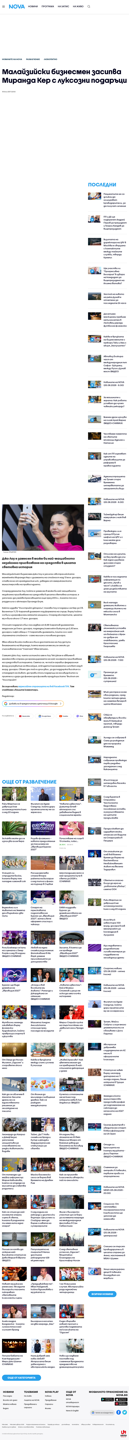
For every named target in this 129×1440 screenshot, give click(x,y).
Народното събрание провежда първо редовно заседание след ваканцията (115, 763)
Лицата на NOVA (31, 1400)
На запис (63, 6)
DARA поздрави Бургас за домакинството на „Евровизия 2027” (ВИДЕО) (70, 913)
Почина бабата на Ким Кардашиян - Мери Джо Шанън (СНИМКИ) (12, 1359)
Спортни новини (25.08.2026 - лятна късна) (114, 971)
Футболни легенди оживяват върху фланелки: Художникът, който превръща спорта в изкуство (13, 1029)
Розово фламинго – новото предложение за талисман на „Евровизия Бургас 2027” (43, 844)
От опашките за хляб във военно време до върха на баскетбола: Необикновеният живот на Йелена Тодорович (114, 860)
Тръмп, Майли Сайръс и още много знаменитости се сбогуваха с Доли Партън (115, 1027)
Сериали (49, 1404)
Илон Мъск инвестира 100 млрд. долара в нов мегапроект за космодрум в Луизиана (114, 927)
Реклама (5, 1424)
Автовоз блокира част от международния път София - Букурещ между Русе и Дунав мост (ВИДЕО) (115, 364)
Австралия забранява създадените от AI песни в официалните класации (114, 1052)
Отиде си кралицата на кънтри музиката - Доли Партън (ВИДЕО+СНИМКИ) (114, 1150)
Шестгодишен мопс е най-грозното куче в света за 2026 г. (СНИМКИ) (71, 877)
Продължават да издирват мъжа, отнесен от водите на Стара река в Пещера (115, 834)
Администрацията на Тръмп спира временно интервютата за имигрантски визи (114, 482)
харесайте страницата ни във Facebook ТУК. (44, 686)
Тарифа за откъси (53, 1424)
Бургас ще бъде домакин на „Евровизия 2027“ (11, 988)
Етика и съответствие (26, 1427)
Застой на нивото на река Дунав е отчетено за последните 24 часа (115, 298)
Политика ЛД (110, 1424)
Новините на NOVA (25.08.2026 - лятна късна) (114, 988)
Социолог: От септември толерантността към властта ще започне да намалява (114, 1211)
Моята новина (9, 1404)
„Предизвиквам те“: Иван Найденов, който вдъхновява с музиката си (42, 1288)
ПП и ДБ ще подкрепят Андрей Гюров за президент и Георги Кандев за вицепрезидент (115, 223)
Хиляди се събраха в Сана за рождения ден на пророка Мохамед (115, 742)
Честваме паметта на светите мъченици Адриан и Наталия (115, 438)
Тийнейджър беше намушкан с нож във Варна (115, 517)
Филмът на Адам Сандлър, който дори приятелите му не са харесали (43, 808)
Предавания (50, 1400)
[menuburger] (3, 6)
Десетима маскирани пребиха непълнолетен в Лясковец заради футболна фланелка (115, 320)
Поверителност (98, 1424)
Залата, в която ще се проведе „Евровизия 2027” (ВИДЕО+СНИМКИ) (70, 951)
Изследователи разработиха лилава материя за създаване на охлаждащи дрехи (114, 951)
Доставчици (66, 1424)
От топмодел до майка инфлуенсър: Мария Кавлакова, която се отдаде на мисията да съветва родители (14, 1181)
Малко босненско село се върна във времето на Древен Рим (42, 1178)
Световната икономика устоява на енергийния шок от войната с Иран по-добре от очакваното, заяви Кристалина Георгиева (115, 636)
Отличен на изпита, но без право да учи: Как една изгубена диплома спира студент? (115, 560)
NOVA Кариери (72, 1406)
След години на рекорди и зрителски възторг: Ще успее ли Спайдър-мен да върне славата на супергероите (43, 1219)
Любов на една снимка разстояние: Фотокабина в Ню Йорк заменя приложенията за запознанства (42, 954)
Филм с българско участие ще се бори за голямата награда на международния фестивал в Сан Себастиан (71, 1219)
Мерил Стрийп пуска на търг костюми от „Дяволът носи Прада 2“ (71, 1026)
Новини (33, 6)
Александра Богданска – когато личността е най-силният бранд (13, 1325)
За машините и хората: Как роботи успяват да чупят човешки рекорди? (115, 401)
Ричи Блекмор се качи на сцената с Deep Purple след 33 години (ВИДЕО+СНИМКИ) (14, 951)
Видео (6, 1408)
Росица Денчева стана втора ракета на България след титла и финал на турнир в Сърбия (42, 878)
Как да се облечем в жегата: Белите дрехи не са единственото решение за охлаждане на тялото (13, 1102)
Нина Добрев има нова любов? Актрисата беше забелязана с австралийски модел (43, 1361)
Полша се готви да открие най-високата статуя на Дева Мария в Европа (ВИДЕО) (14, 1255)
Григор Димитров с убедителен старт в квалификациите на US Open (115, 1129)
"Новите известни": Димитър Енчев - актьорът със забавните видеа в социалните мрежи (70, 809)
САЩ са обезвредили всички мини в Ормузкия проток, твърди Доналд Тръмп (115, 720)
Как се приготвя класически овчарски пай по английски (71, 1177)
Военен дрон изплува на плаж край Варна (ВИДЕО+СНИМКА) (115, 420)
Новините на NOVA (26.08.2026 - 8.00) (114, 500)
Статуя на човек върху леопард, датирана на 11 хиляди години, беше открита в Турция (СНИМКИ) (115, 1077)
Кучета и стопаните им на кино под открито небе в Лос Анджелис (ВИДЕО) (71, 1098)
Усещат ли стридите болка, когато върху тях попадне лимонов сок (14, 877)
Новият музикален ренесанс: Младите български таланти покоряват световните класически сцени (13, 1291)
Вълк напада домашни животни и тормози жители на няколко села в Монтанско (115, 608)
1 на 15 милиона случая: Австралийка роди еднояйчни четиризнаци (71, 1288)
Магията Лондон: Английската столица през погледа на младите (42, 1026)
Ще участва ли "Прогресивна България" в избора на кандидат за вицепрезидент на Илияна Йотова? (114, 275)
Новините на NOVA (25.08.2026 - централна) (114, 1232)
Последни (7, 1396)
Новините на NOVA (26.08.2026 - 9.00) (114, 383)
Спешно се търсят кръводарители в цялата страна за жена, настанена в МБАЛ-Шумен (114, 1252)
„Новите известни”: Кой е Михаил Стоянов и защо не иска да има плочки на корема (70, 990)
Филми (48, 1408)
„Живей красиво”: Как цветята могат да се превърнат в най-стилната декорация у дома (71, 1065)
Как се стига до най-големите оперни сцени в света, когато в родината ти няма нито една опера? (13, 1219)
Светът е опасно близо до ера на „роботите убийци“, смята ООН (115, 884)
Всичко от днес (10, 1400)
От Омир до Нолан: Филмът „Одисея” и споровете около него (12, 1063)
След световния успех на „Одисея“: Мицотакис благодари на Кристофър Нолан (69, 1255)
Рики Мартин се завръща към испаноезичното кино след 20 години (14, 808)
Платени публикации (43, 1427)
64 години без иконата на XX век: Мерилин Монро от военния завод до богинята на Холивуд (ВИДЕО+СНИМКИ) (71, 1141)
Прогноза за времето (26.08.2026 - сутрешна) (111, 676)
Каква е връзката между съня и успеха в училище (42, 1062)
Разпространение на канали (35, 1424)
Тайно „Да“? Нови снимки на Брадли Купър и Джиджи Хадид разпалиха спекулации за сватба (41, 1141)
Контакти (75, 1424)
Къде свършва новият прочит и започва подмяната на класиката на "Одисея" (70, 1326)
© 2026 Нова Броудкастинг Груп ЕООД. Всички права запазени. (22, 1433)
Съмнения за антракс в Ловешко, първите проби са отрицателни (115, 1171)
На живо (78, 6)
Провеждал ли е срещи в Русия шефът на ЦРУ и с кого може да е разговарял (113, 537)
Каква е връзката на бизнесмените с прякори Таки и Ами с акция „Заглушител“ (115, 341)
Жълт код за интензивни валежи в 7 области (115, 783)
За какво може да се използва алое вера (13, 839)
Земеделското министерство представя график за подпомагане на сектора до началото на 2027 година (114, 1105)
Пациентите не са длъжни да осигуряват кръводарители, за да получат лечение (115, 200)
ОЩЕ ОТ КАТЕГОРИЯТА (22, 1377)
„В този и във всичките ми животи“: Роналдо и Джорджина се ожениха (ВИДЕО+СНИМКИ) (42, 992)
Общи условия (85, 1424)
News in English (72, 1411)
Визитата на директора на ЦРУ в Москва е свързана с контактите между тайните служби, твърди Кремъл (115, 248)
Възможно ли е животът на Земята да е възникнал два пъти (13, 911)
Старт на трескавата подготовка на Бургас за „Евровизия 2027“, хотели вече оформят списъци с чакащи (42, 915)
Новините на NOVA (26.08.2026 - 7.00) (114, 658)
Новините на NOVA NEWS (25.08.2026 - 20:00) (114, 1190)
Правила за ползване (9, 1427)
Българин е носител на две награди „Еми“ (42, 1322)
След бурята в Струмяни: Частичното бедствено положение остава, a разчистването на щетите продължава (115, 807)
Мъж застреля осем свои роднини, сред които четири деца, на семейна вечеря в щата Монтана (115, 698)
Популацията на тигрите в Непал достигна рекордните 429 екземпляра (40, 1255)
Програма (48, 6)
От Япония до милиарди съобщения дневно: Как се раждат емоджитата (43, 1100)
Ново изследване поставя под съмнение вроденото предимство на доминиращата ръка (71, 1361)
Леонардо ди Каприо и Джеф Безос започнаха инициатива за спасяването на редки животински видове (13, 1142)
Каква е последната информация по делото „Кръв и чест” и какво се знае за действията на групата (115, 584)
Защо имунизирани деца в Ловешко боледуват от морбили (114, 1273)
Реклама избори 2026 (17, 1424)
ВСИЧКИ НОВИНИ (102, 1294)
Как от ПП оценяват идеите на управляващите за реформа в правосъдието (115, 459)
